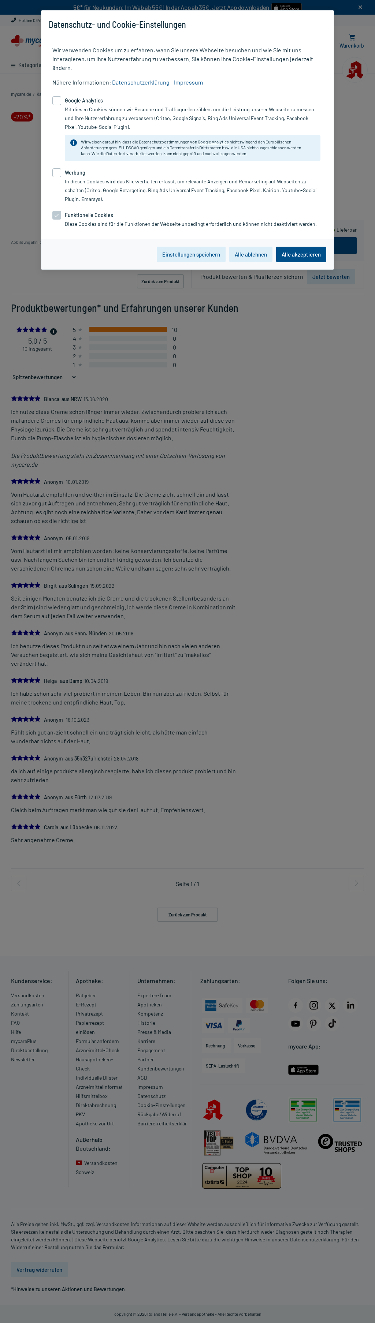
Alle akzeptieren (301, 254)
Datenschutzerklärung (141, 82)
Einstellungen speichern (191, 254)
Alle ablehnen (251, 254)
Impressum (188, 82)
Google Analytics (213, 141)
